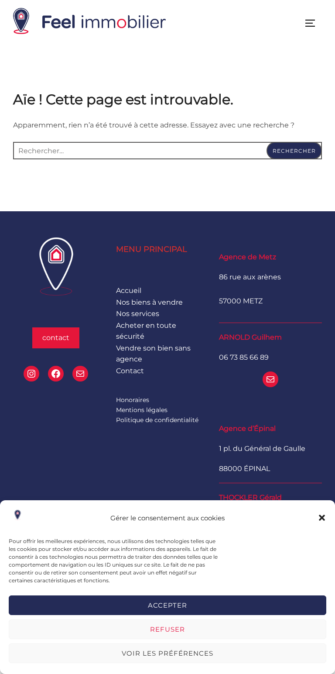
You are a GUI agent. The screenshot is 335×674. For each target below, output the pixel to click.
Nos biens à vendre (149, 302)
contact (55, 338)
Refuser (167, 629)
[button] (322, 517)
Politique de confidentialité (157, 420)
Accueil (128, 290)
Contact (130, 371)
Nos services (137, 313)
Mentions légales (142, 410)
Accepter (167, 605)
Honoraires (132, 400)
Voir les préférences (167, 653)
